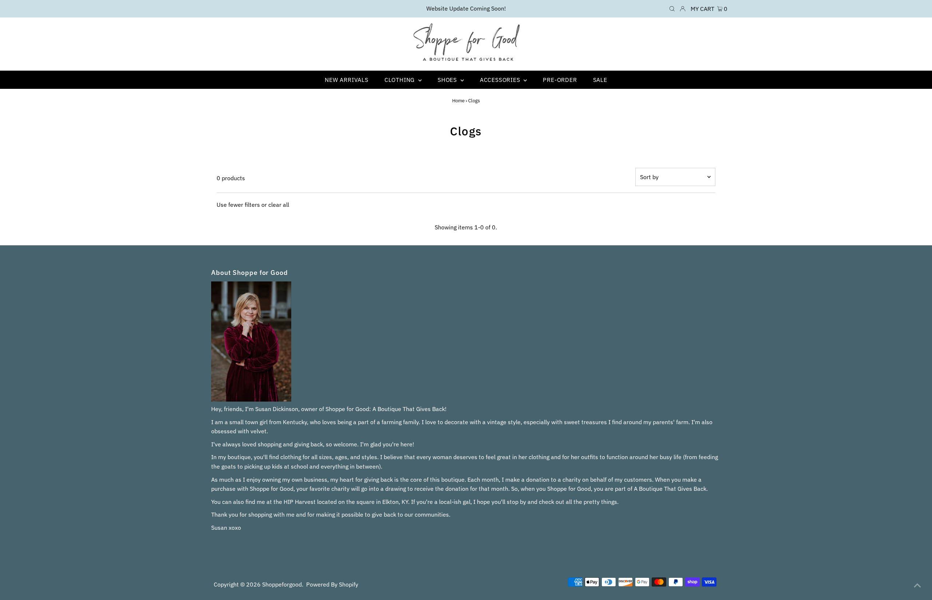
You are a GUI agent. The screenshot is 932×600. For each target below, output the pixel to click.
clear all (278, 204)
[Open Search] (672, 8)
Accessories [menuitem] (501, 79)
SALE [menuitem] (600, 79)
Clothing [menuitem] (400, 79)
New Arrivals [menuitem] (346, 79)
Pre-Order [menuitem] (560, 79)
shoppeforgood (282, 584)
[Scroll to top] (917, 585)
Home (458, 101)
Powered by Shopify (332, 584)
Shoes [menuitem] (448, 79)
